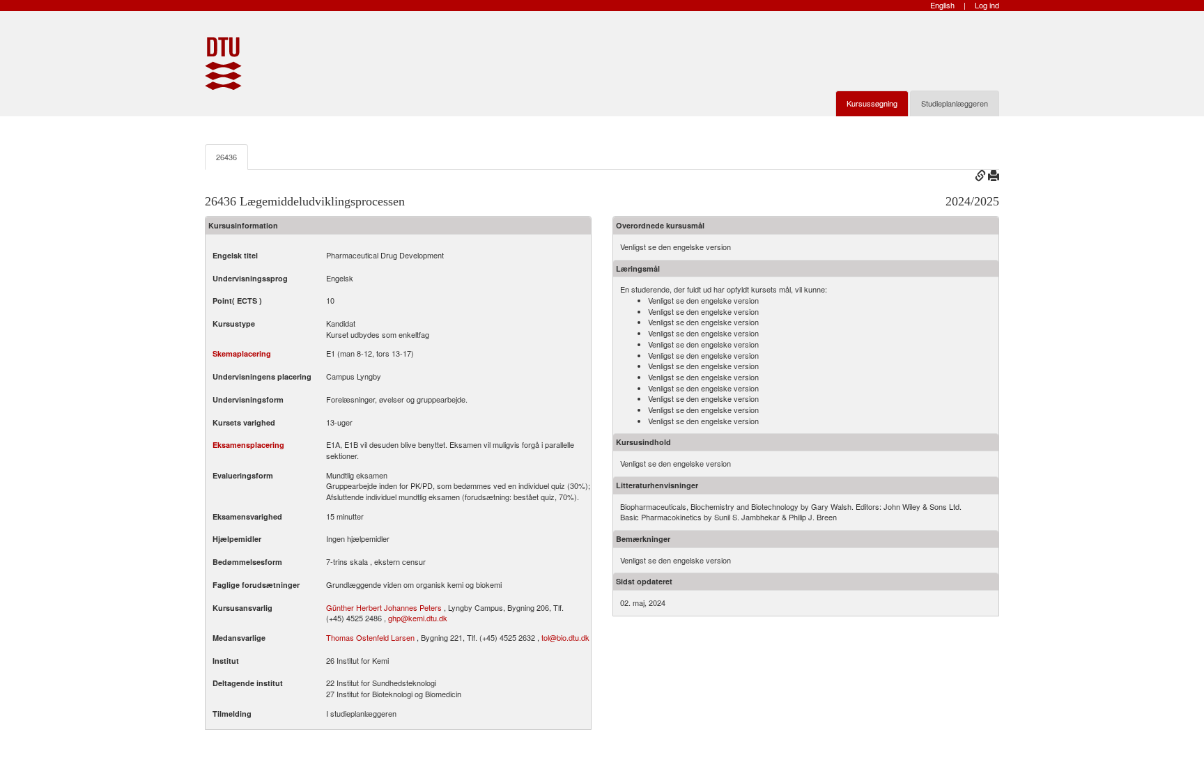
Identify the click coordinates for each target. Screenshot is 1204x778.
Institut (226, 660)
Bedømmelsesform (247, 562)
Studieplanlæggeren (954, 103)
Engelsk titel (235, 255)
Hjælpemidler (237, 539)
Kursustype (234, 323)
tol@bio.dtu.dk (565, 637)
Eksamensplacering (248, 444)
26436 (226, 156)
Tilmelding (232, 713)
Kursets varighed (244, 422)
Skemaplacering (242, 353)
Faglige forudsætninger (256, 584)
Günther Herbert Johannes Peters (384, 607)
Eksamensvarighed (247, 516)
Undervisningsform (248, 399)
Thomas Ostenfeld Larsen (370, 637)
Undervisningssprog (250, 278)
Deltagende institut (248, 683)
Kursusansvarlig (242, 607)
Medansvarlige (239, 637)
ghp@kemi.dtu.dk (417, 617)
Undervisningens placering (262, 376)
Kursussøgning (872, 103)
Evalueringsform (243, 475)
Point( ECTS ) (237, 300)
